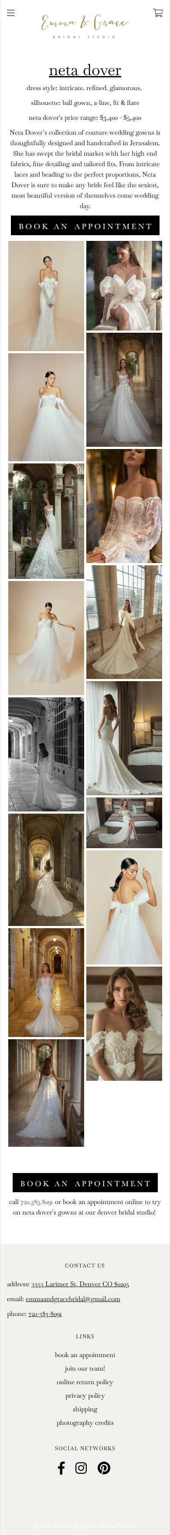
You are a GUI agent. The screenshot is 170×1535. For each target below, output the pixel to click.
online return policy (85, 1382)
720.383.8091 (36, 1201)
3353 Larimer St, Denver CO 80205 (80, 1284)
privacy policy (85, 1395)
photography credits (85, 1422)
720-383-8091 (45, 1313)
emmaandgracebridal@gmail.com (73, 1299)
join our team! (85, 1368)
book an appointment (85, 1355)
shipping (85, 1409)
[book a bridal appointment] (85, 224)
